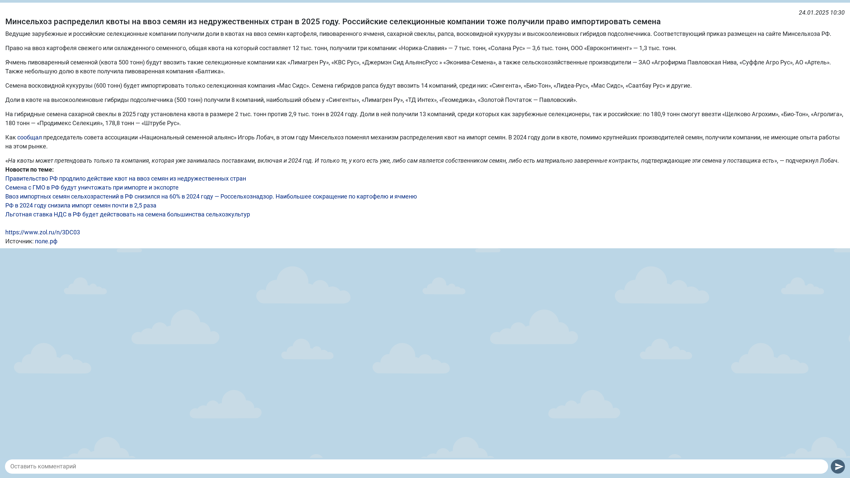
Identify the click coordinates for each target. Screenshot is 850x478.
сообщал (29, 137)
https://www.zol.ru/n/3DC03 (42, 232)
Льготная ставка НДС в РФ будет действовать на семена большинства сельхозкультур (127, 214)
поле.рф (46, 241)
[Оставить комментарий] (416, 466)
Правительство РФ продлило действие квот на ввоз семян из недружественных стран (125, 178)
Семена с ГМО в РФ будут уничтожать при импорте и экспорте (92, 187)
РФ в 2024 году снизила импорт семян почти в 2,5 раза (80, 205)
